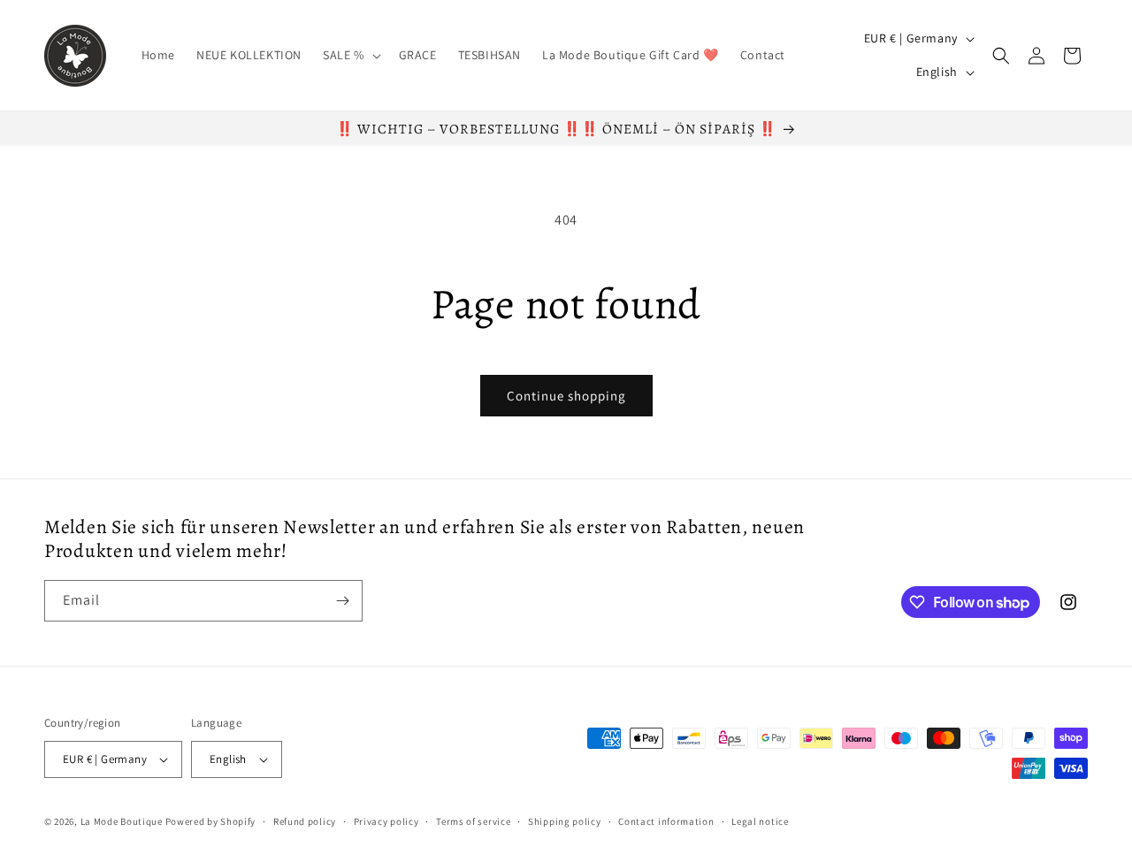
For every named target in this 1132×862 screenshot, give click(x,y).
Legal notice (759, 821)
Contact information (666, 821)
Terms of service (473, 821)
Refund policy (304, 821)
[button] (350, 54)
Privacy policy (386, 821)
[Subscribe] (342, 601)
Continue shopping (566, 395)
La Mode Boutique (121, 821)
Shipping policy (564, 821)
